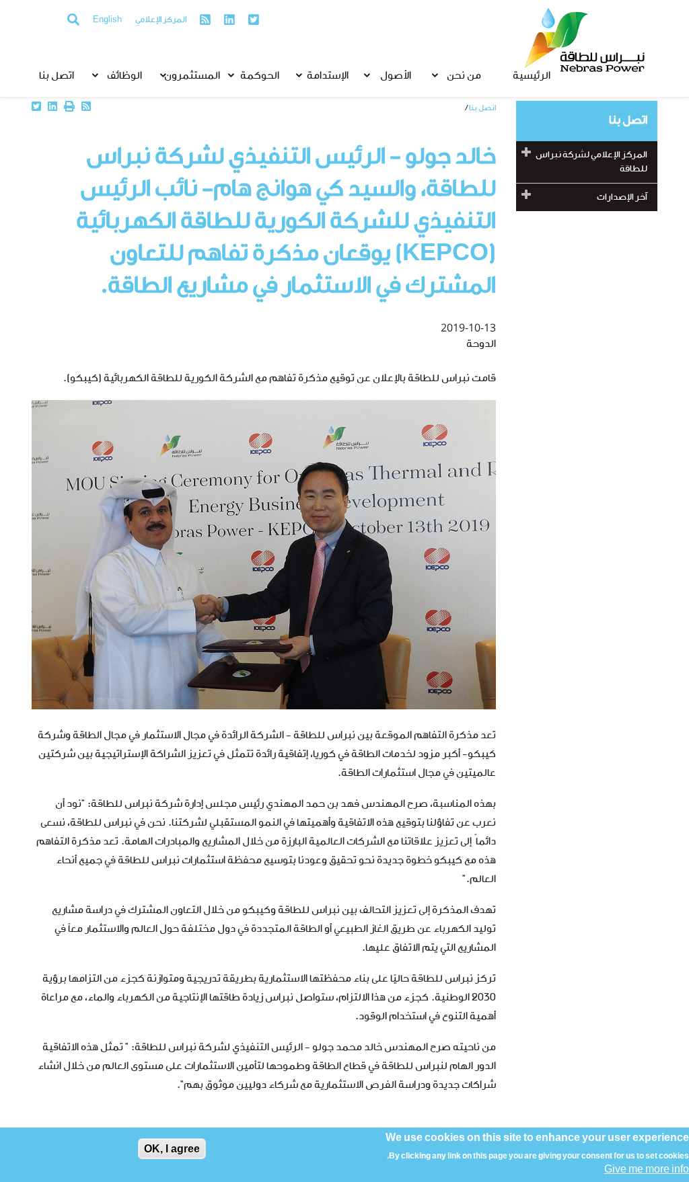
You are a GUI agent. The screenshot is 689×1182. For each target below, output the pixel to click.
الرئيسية (531, 76)
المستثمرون (192, 76)
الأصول (395, 76)
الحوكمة (259, 76)
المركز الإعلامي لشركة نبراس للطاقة (591, 162)
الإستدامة (328, 76)
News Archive (439, 108)
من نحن (464, 76)
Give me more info (646, 1170)
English (107, 20)
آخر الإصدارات (622, 197)
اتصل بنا (56, 76)
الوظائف (124, 76)
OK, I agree (172, 1148)
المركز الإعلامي (160, 20)
